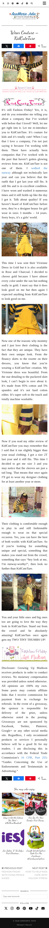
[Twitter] (3, 3)
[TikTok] (22, 3)
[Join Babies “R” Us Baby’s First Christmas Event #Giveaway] (13, 837)
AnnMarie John (28, 921)
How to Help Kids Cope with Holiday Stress (36, 873)
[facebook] (18, 908)
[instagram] (12, 908)
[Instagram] (8, 3)
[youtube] (31, 908)
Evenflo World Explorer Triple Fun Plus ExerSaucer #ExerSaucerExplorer (35, 854)
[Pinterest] (13, 3)
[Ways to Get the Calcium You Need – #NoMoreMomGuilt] (13, 804)
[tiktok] (37, 908)
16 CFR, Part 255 (34, 757)
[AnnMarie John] (24, 12)
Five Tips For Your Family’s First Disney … (35, 819)
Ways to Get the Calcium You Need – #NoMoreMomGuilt (13, 820)
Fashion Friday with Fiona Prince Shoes (13, 873)
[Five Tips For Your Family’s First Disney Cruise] (36, 804)
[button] (45, 3)
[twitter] (6, 908)
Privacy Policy (24, 925)
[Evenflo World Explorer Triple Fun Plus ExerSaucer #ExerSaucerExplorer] (36, 837)
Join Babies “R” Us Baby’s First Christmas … (13, 852)
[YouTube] (17, 3)
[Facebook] (27, 3)
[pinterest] (24, 908)
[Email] (43, 908)
